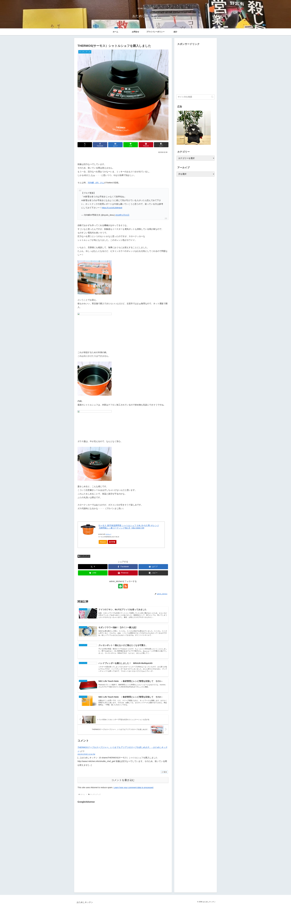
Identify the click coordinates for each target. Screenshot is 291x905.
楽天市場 (112, 542)
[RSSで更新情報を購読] (125, 586)
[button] (161, 144)
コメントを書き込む (123, 780)
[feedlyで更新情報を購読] (120, 586)
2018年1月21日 (122, 215)
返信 (165, 772)
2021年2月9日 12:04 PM (86, 754)
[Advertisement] (97, 827)
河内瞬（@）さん (96, 183)
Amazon (103, 542)
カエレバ (108, 534)
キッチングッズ (85, 556)
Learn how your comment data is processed (133, 787)
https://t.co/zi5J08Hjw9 (112, 208)
